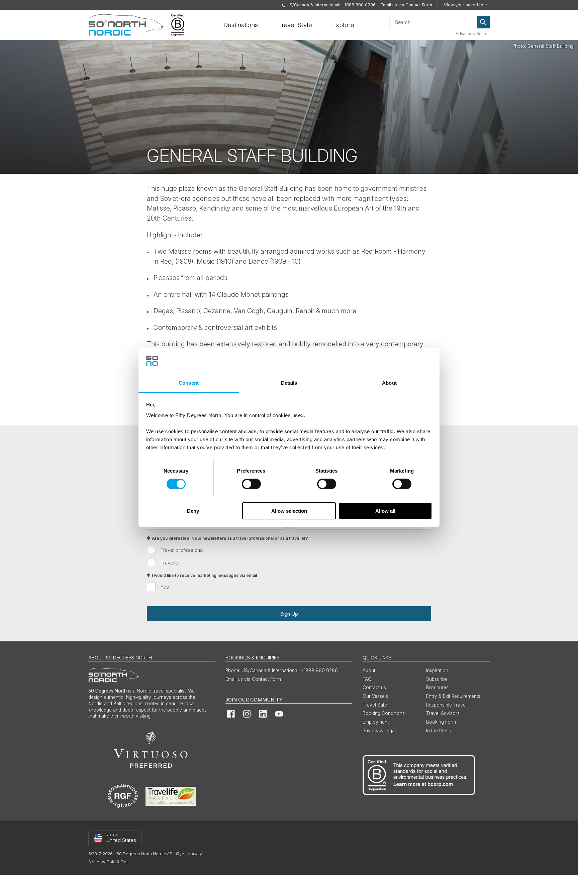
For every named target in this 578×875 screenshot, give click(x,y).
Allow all (385, 511)
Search (483, 22)
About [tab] (389, 383)
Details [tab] (289, 383)
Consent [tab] (189, 383)
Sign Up (289, 614)
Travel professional (182, 550)
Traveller (170, 562)
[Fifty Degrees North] (126, 25)
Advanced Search (473, 33)
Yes (165, 587)
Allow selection (289, 511)
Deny (193, 511)
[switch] (251, 484)
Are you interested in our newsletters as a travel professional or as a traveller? (230, 538)
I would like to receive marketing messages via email (204, 575)
